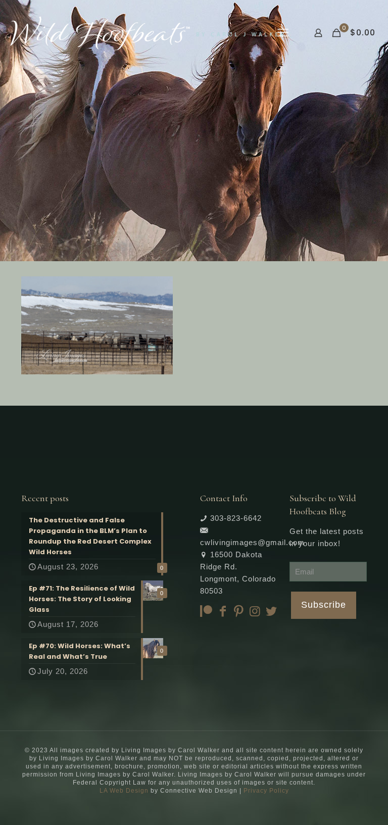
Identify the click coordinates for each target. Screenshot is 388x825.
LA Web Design (124, 790)
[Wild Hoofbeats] (147, 33)
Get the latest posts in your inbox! (326, 537)
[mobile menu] (283, 32)
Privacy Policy (266, 790)
